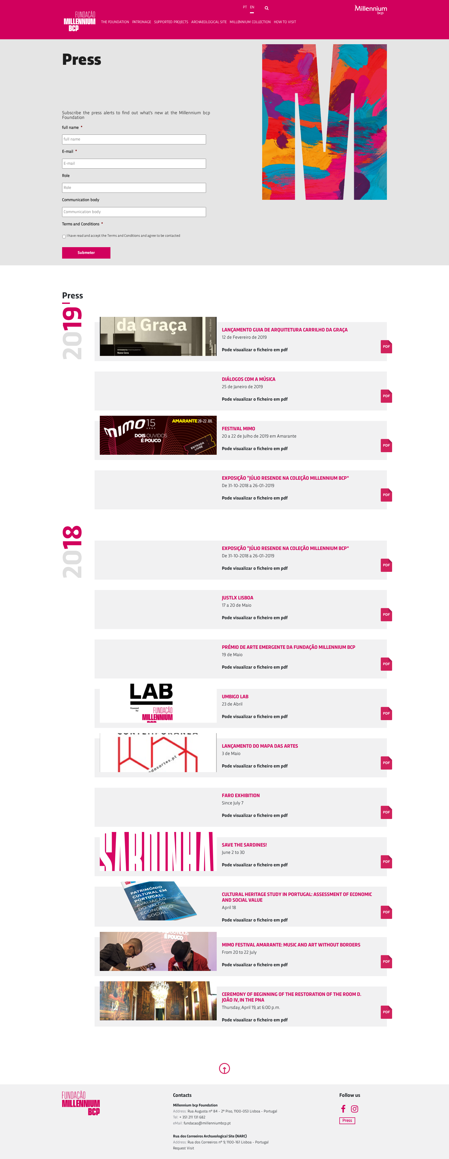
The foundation (115, 22)
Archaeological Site (209, 22)
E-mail (69, 152)
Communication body (80, 200)
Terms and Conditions (82, 224)
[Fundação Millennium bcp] (79, 22)
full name (72, 128)
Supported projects (171, 22)
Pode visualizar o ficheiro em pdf (255, 350)
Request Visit (183, 1148)
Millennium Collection (250, 22)
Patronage (141, 22)
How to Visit (285, 22)
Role (66, 176)
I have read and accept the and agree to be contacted (123, 236)
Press (347, 1120)
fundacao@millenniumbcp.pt (207, 1123)
